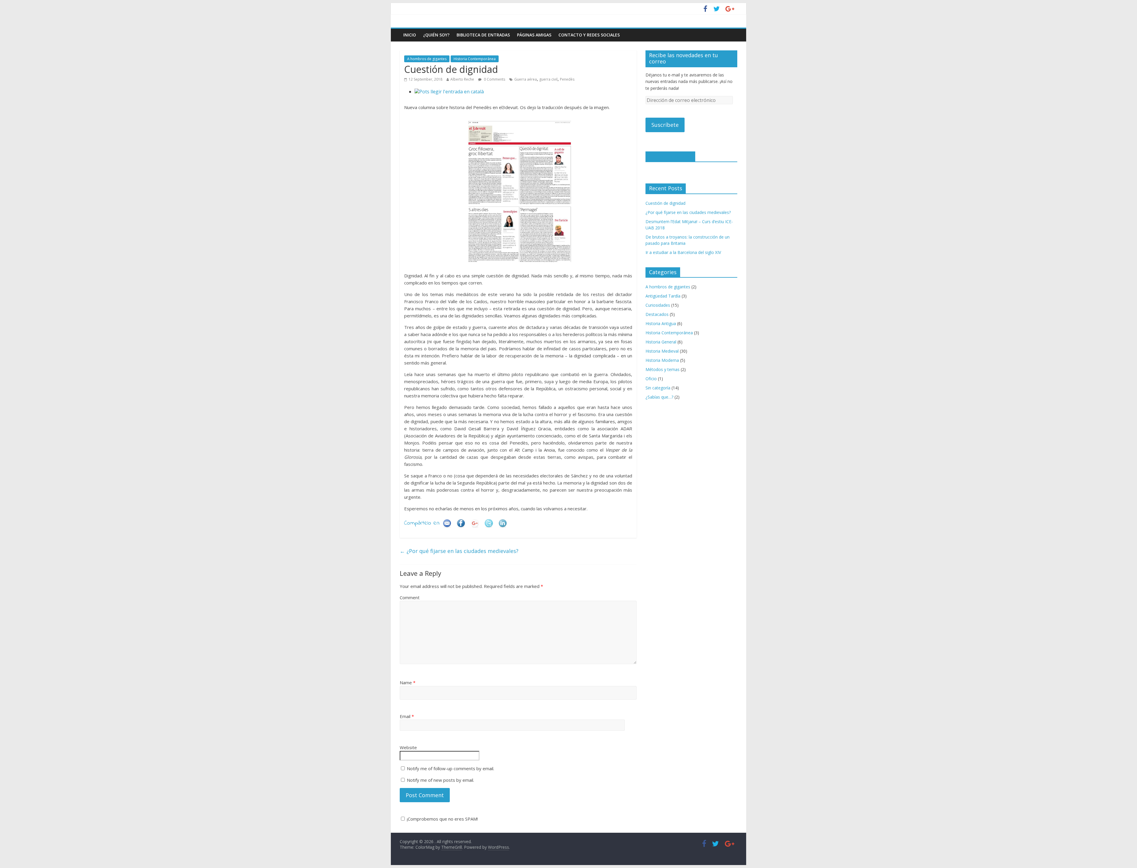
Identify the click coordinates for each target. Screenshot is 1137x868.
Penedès (567, 79)
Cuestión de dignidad (665, 203)
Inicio (409, 35)
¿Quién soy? (436, 35)
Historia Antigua (660, 323)
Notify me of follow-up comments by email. (450, 768)
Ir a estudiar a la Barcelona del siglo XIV (683, 252)
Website (408, 747)
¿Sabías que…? (659, 397)
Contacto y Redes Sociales (589, 35)
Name (407, 682)
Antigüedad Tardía (662, 296)
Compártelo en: (422, 523)
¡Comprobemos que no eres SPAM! (442, 819)
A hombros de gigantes (427, 58)
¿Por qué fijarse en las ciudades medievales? (459, 550)
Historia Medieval (662, 351)
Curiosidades (657, 305)
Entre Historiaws (670, 156)
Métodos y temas (662, 369)
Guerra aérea (525, 79)
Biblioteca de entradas (483, 35)
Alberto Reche (462, 79)
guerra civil (548, 79)
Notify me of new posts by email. (440, 780)
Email (407, 716)
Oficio (651, 378)
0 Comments (494, 79)
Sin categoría (657, 388)
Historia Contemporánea (475, 58)
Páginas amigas (534, 35)
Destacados (657, 314)
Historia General (660, 342)
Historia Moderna (662, 360)
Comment (410, 597)
